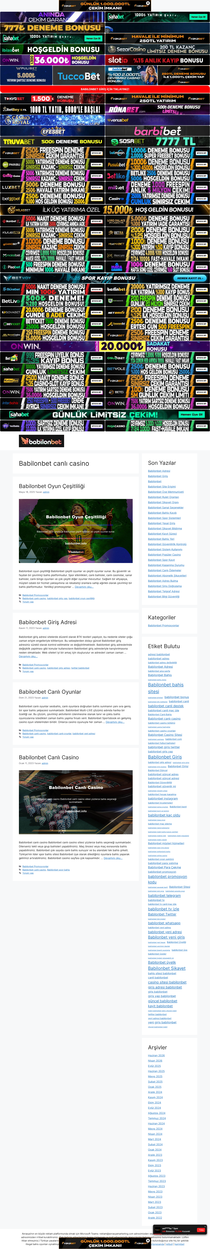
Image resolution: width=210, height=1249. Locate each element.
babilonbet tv (156, 900)
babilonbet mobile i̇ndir (157, 836)
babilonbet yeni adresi (84, 733)
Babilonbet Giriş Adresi (48, 622)
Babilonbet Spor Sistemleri (164, 518)
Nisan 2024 (155, 1134)
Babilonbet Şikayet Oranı (163, 502)
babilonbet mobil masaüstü (178, 836)
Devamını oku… (84, 586)
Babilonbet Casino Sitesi (165, 735)
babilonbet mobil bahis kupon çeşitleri (163, 832)
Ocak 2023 (155, 1212)
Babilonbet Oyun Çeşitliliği (52, 486)
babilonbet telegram (164, 895)
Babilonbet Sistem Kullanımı (165, 549)
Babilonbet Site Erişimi (162, 486)
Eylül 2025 (154, 1065)
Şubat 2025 (155, 1081)
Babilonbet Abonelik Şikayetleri (167, 575)
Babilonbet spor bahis (58, 869)
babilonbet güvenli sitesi (157, 791)
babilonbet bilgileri (155, 698)
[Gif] (105, 210)
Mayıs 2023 (155, 1191)
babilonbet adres (158, 658)
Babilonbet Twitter (162, 914)
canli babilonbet (158, 977)
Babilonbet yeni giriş (166, 937)
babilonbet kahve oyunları (158, 807)
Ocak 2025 (154, 1086)
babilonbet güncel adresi (163, 778)
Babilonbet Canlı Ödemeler (164, 570)
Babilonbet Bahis (160, 675)
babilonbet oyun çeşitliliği (82, 598)
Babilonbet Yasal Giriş (161, 523)
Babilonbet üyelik (162, 962)
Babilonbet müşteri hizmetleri (166, 843)
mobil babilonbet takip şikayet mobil (162, 1011)
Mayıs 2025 (155, 1076)
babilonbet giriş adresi (58, 668)
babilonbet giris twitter (164, 747)
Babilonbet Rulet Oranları (163, 497)
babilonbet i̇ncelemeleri (160, 802)
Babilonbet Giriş (158, 476)
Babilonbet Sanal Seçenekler (166, 507)
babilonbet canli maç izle (163, 710)
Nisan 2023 (155, 1196)
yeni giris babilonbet (162, 1022)
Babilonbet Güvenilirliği (160, 782)
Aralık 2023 (155, 1154)
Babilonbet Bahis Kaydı (162, 512)
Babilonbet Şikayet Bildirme (165, 528)
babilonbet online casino (157, 856)
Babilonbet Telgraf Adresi (164, 591)
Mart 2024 (154, 1139)
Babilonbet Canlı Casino (49, 757)
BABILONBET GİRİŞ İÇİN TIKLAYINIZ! (105, 89)
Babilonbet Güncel (157, 770)
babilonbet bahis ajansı (157, 680)
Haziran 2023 (156, 1186)
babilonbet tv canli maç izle (162, 904)
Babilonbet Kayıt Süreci (162, 533)
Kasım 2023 (155, 1160)
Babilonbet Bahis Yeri (161, 539)
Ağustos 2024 (156, 1113)
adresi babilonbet (159, 654)
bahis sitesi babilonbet (162, 973)
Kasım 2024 (155, 1097)
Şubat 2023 (155, 1207)
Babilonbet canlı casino (34, 598)
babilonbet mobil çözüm (157, 840)
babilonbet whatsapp (164, 923)
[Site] (52, 152)
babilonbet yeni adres (159, 927)
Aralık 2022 (155, 1217)
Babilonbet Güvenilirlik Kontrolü (167, 544)
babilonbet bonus (176, 697)
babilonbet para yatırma (163, 863)
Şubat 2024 (155, 1144)
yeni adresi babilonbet (159, 1018)
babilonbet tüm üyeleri (157, 919)
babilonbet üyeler (157, 953)
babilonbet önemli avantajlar (159, 950)
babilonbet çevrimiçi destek (159, 946)
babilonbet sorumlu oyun (175, 891)
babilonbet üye (179, 950)
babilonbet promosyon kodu (167, 879)
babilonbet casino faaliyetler (159, 727)
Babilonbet (154, 481)
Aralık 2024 (155, 1092)
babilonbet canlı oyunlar (59, 733)
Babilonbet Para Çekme (164, 867)
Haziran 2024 (156, 1123)
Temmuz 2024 (157, 1118)
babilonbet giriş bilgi (181, 763)
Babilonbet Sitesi (179, 886)
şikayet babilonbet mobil (157, 1027)
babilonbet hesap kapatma (162, 794)
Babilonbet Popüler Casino (164, 554)
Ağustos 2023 (156, 1175)
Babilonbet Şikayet (167, 968)
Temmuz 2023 (157, 1181)
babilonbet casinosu (156, 739)
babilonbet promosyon (162, 871)
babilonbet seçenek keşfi (158, 887)
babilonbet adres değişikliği (162, 662)
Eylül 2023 (154, 1170)
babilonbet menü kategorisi (158, 828)
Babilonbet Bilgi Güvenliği (163, 596)
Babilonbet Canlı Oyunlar (50, 691)
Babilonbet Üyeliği (176, 942)
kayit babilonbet (160, 1006)
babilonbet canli (179, 701)
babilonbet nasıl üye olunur (158, 848)
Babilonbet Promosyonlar (35, 595)
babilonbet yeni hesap (156, 942)
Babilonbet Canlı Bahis (160, 714)
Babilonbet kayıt (178, 806)
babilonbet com (173, 739)
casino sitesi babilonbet (167, 982)
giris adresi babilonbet (165, 987)
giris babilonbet (157, 991)
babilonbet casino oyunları (162, 730)
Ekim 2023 (154, 1165)
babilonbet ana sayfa (159, 671)
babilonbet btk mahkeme (157, 702)
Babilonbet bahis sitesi (166, 688)
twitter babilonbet (80, 668)
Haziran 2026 (156, 1055)
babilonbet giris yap (57, 598)
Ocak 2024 (155, 1149)
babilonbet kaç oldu (164, 815)
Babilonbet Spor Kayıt (161, 559)
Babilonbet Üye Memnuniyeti (166, 491)
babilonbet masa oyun (156, 820)
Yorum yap (28, 601)
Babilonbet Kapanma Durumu (166, 565)
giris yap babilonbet (162, 996)
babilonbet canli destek (166, 706)
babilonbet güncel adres (163, 774)
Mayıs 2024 (155, 1128)
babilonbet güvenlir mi (162, 786)
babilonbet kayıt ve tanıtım (158, 811)
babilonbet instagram (163, 798)
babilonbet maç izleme (160, 823)
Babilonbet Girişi (178, 766)
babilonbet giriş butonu (157, 767)
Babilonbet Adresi (159, 470)
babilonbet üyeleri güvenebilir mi (161, 958)
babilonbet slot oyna (156, 891)
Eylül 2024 (154, 1107)
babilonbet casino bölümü (161, 723)
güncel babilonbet (162, 1001)
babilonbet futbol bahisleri (161, 743)
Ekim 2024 (154, 1102)
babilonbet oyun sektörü (161, 859)
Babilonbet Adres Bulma (163, 580)
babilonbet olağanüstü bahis (159, 852)
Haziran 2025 (156, 1071)
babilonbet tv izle (163, 909)
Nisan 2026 (155, 1060)
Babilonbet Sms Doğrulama (165, 586)
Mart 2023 (154, 1202)
